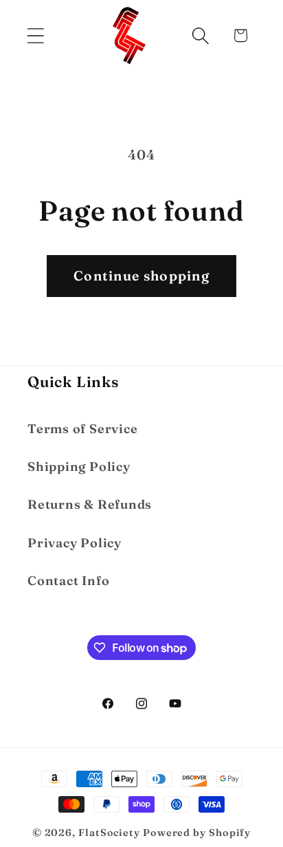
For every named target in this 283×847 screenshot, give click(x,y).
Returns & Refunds (89, 504)
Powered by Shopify (197, 832)
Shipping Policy (79, 466)
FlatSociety (109, 832)
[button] (35, 35)
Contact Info (68, 580)
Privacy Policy (74, 543)
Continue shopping (141, 275)
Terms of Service (82, 429)
